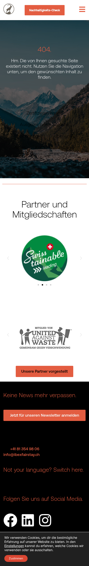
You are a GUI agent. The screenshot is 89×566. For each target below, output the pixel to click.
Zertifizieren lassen (44, 113)
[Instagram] (45, 520)
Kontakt (42, 147)
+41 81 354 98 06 (24, 449)
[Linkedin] (28, 520)
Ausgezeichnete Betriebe (44, 124)
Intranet (67, 147)
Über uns (63, 135)
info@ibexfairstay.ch (21, 454)
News (20, 147)
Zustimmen (16, 558)
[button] (8, 258)
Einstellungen (14, 546)
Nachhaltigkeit (31, 135)
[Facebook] (10, 520)
